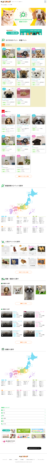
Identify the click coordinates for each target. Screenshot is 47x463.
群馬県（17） (19, 385)
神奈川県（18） (26, 381)
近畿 (20, 210)
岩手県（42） (3, 219)
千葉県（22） (26, 382)
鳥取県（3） (26, 395)
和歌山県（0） (10, 230)
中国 (12, 206)
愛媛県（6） (19, 393)
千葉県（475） (26, 220)
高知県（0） (26, 229)
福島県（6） (3, 385)
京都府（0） (3, 229)
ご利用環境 (21, 459)
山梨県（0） (34, 217)
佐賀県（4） (41, 391)
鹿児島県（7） (35, 232)
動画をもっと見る (23, 342)
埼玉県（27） (19, 382)
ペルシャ (15, 311)
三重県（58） (41, 223)
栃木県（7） (26, 384)
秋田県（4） (10, 382)
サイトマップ (5, 459)
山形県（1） (3, 384)
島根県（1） (26, 394)
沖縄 (32, 211)
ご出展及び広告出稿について (30, 459)
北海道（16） (3, 381)
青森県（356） (10, 217)
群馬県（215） (19, 223)
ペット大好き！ (4, 4)
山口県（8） (19, 395)
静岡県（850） (35, 221)
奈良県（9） (10, 229)
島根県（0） (26, 230)
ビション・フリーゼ (39, 311)
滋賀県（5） (10, 391)
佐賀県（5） (41, 228)
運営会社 (10, 459)
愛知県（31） (41, 385)
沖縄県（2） (41, 395)
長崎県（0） (34, 229)
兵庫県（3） (3, 394)
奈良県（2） (10, 393)
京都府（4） (3, 393)
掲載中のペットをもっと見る (23, 176)
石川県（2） (34, 384)
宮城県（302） (10, 220)
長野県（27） (35, 219)
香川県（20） (26, 228)
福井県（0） (41, 220)
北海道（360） (4, 217)
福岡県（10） (35, 391)
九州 (7, 210)
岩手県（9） (3, 382)
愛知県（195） (42, 221)
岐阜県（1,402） (35, 223)
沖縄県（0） (41, 232)
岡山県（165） (19, 233)
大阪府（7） (3, 391)
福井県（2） (41, 384)
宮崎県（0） (34, 230)
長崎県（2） (34, 393)
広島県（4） (19, 394)
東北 (30, 202)
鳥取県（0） (26, 232)
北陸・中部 (20, 204)
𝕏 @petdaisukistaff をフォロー (34, 448)
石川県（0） (34, 220)
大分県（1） (41, 393)
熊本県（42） (41, 230)
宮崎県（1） (34, 394)
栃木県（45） (26, 221)
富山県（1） (41, 219)
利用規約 (16, 459)
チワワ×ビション (39, 321)
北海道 (29, 192)
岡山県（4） (19, 396)
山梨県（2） (34, 381)
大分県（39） (41, 229)
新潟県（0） (41, 217)
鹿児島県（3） (35, 395)
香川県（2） (26, 391)
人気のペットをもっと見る (23, 272)
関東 (28, 207)
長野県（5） (34, 382)
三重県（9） (41, 386)
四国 (16, 213)
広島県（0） (19, 230)
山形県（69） (3, 220)
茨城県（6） (19, 384)
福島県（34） (3, 221)
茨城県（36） (19, 221)
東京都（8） (19, 381)
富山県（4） (41, 382)
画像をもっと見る (23, 303)
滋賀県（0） (10, 228)
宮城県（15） (10, 384)
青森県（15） (10, 381)
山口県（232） (19, 232)
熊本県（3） (41, 394)
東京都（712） (19, 217)
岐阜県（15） (35, 386)
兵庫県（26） (3, 230)
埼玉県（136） (19, 220)
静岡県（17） (35, 385)
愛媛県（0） (19, 229)
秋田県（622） (10, 219)
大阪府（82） (3, 228)
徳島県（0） (19, 228)
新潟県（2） (41, 381)
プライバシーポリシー (41, 459)
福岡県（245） (35, 228)
